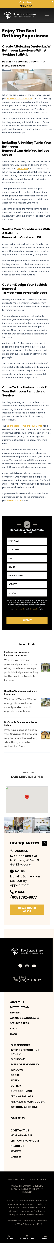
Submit (27, 620)
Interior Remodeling (25, 1050)
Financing (17, 1146)
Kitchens (16, 1054)
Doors (15, 1075)
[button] (27, 797)
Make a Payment (21, 1135)
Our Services (20, 1045)
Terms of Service (17, 1179)
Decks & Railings (22, 1096)
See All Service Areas (27, 909)
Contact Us (20, 1130)
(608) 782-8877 (23, 897)
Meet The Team (19, 1007)
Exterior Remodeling (25, 1064)
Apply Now (26, 5)
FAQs (13, 1028)
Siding (15, 1080)
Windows (17, 1069)
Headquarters (24, 843)
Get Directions (20, 864)
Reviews (15, 1012)
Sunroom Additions (24, 1107)
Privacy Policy (38, 1179)
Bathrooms (18, 1059)
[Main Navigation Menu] (47, 15)
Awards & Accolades (24, 1018)
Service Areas (19, 1023)
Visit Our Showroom (25, 1140)
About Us (17, 1002)
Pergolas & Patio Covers (28, 1101)
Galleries (18, 1118)
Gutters (16, 1085)
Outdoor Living (21, 1091)
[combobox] (27, 567)
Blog (13, 1034)
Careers (16, 1156)
